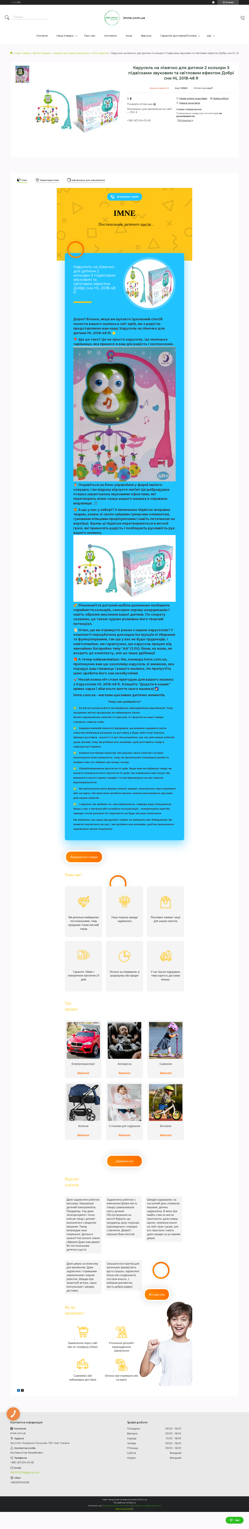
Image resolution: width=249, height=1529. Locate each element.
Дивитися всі (124, 1161)
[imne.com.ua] (112, 17)
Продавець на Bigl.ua (124, 1502)
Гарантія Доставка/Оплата (178, 35)
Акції (129, 35)
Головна (42, 35)
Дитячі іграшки (42, 53)
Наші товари (65, 35)
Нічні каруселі (100, 53)
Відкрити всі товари (84, 857)
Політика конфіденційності (146, 1505)
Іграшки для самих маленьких (71, 53)
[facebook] (18, 1390)
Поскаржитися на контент (116, 1505)
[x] (22, 1390)
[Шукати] (7, 18)
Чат (237, 1520)
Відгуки (146, 35)
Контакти (110, 35)
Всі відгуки (157, 1294)
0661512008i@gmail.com (25, 1472)
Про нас (89, 35)
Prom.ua (142, 1499)
